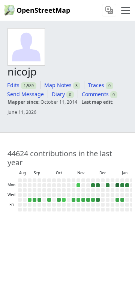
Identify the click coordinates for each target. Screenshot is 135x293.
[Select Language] (109, 10)
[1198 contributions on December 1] (93, 185)
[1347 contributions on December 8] (98, 185)
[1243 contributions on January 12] (122, 185)
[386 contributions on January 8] (117, 200)
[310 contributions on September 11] (34, 200)
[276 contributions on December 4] (93, 200)
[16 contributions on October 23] (64, 200)
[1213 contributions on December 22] (108, 185)
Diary (58, 94)
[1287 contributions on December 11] (98, 200)
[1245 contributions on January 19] (127, 185)
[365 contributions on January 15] (122, 200)
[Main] (125, 10)
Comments (95, 94)
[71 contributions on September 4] (30, 200)
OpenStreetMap (43, 10)
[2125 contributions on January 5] (117, 185)
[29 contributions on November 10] (78, 185)
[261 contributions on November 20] (83, 200)
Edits (13, 85)
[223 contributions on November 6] (73, 200)
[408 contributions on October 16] (59, 200)
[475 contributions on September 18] (39, 200)
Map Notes (58, 85)
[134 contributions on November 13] (78, 200)
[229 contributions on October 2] (49, 200)
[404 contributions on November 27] (88, 200)
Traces (96, 85)
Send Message (25, 94)
